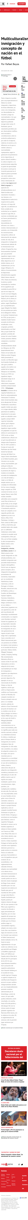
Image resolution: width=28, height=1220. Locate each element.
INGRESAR (12, 4)
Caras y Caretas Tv (13, 1176)
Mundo (14, 10)
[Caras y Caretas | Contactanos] (25, 1164)
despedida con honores (14, 1048)
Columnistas (4, 1181)
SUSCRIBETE (21, 4)
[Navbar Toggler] (4, 4)
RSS (23, 1188)
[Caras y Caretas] (7, 1165)
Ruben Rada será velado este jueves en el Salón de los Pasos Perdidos (13, 1105)
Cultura (8, 1180)
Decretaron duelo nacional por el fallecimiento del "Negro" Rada (14, 1056)
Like (7, 1182)
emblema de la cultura (7, 1078)
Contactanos (25, 1184)
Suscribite (12, 86)
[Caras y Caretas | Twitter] (22, 1165)
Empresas (8, 1185)
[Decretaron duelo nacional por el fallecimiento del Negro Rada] (14, 1036)
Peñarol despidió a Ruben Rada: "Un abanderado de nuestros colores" (12, 1155)
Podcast (13, 1181)
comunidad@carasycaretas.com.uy (8, 1203)
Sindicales (7, 10)
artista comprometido (7, 1127)
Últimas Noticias (3, 1175)
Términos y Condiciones (5, 1195)
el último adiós (5, 1103)
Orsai (20, 10)
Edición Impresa (13, 1184)
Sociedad (3, 1184)
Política (3, 1178)
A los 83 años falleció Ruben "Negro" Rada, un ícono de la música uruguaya (12, 1081)
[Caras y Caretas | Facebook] (19, 1165)
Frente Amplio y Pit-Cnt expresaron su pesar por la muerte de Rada (12, 1130)
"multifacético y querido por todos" (10, 1152)
